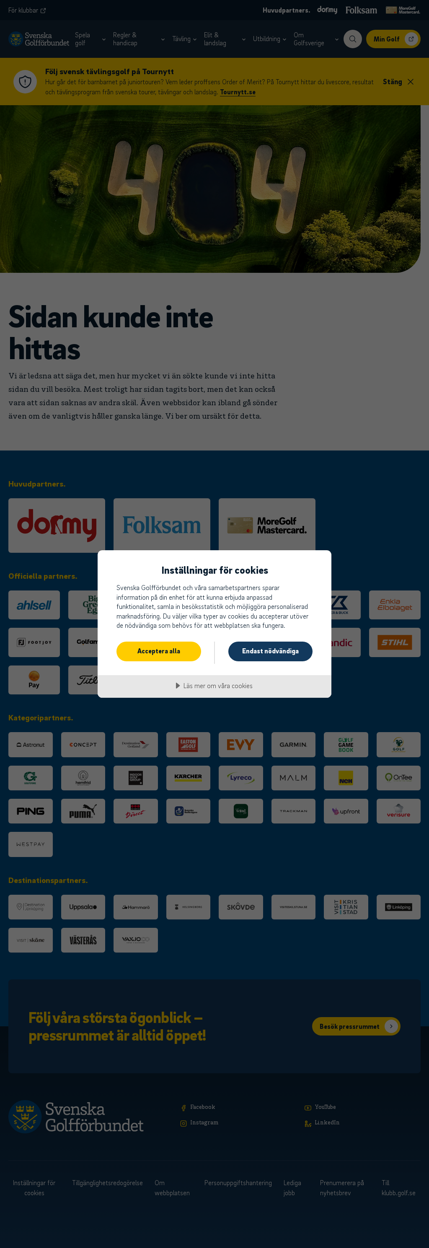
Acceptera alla (158, 651)
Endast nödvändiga (270, 651)
